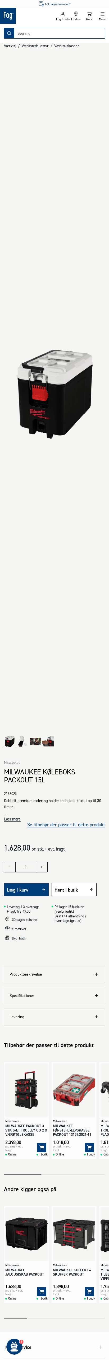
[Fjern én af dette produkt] (10, 867)
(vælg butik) (64, 911)
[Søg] (9, 33)
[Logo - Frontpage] (27, 16)
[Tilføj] (41, 1147)
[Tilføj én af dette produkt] (42, 867)
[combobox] (59, 33)
